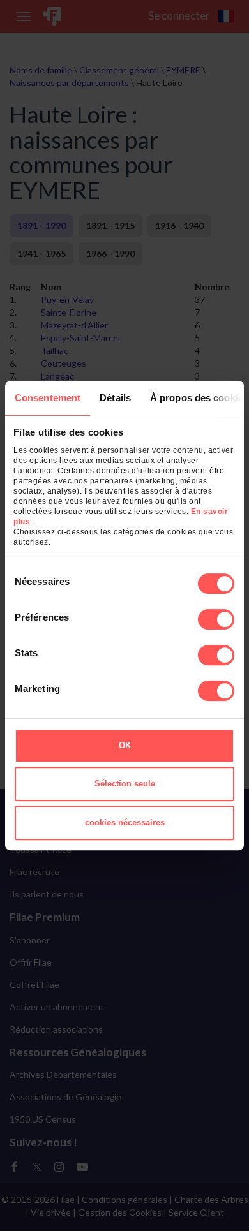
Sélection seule (124, 783)
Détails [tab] (115, 397)
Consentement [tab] (47, 397)
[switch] (216, 619)
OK (125, 745)
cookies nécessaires (125, 822)
